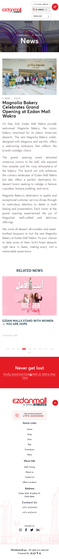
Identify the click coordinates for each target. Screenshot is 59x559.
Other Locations (29, 482)
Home (29, 429)
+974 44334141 (29, 512)
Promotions (29, 449)
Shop (29, 434)
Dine (29, 439)
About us (29, 472)
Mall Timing (29, 466)
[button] (7, 349)
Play (29, 444)
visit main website (41, 4)
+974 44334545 (33, 415)
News (29, 454)
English (38, 16)
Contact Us (29, 477)
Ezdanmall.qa (20, 550)
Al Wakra (40, 9)
